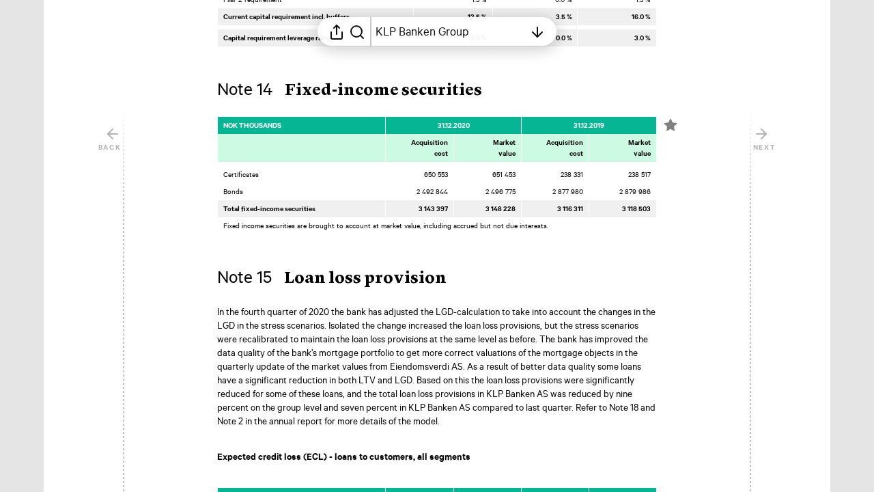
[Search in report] (357, 31)
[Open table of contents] (537, 31)
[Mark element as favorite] (670, 125)
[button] (360, 91)
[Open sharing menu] (336, 31)
